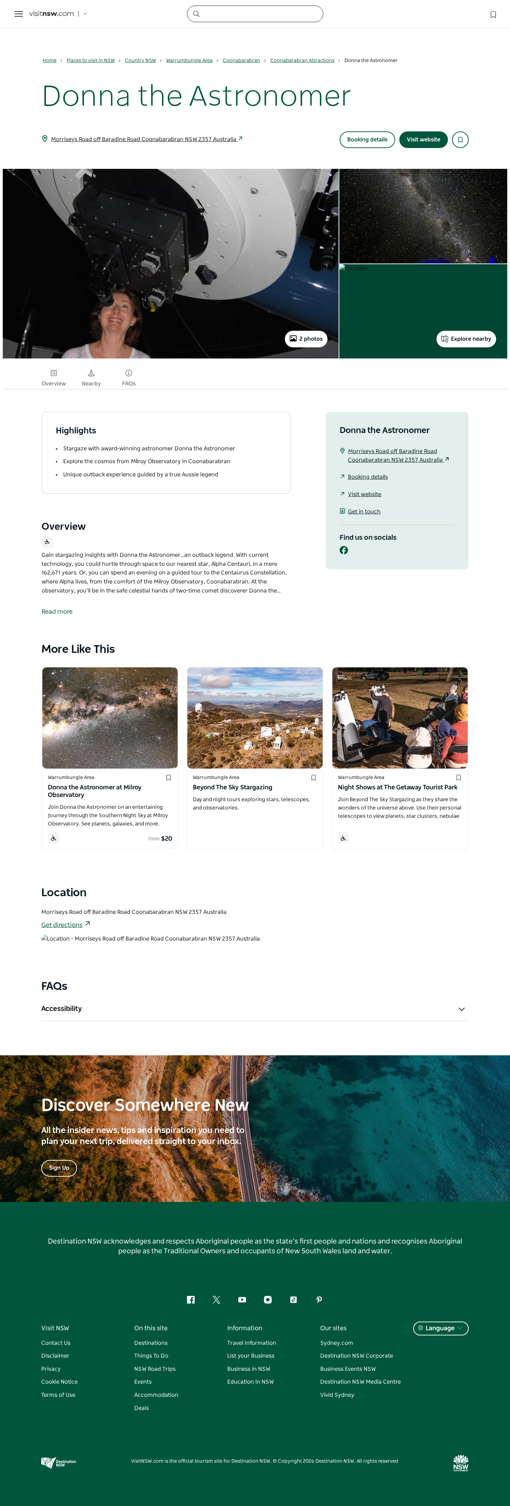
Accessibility (61, 1008)
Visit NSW (55, 1328)
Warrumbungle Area (189, 60)
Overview (54, 384)
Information (244, 1328)
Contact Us (55, 1343)
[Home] (51, 14)
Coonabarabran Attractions (302, 60)
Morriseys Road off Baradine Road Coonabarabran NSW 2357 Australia (144, 139)
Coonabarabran (241, 60)
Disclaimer (55, 1356)
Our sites (333, 1328)
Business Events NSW (348, 1369)
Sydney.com (336, 1343)
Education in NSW (250, 1382)
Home (50, 60)
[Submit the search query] (196, 13)
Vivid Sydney (337, 1395)
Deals (141, 1408)
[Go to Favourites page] (492, 13)
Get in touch (364, 511)
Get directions (62, 925)
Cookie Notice (59, 1382)
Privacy (51, 1369)
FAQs (129, 384)
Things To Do (151, 1356)
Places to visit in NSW (91, 60)
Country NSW (140, 60)
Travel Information (251, 1343)
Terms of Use (58, 1395)
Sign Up (59, 1168)
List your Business (250, 1356)
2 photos (311, 339)
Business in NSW (248, 1369)
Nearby (91, 384)
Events (143, 1382)
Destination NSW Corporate (356, 1356)
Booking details (367, 139)
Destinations (151, 1343)
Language (440, 1328)
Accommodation (156, 1395)
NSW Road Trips (155, 1369)
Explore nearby (471, 339)
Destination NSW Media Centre (360, 1382)
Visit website (423, 139)
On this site (151, 1328)
